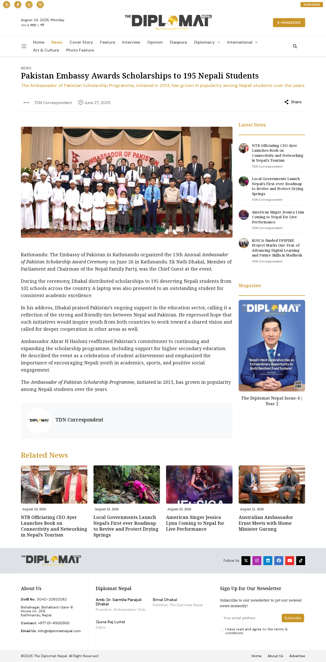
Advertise (297, 656)
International (239, 42)
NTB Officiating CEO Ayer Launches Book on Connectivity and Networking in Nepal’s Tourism (277, 153)
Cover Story (81, 42)
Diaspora (178, 42)
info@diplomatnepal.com (59, 631)
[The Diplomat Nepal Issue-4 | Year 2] (272, 345)
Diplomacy (204, 42)
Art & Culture (46, 50)
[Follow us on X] (6, 4)
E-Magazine (289, 22)
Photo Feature (80, 50)
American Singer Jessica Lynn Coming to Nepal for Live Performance (278, 217)
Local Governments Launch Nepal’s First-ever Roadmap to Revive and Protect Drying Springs (277, 186)
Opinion (155, 42)
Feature (107, 42)
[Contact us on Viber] (40, 4)
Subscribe (312, 4)
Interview (131, 42)
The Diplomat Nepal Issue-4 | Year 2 (272, 400)
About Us (275, 656)
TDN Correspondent (53, 102)
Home (38, 42)
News (56, 42)
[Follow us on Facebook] (17, 4)
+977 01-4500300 (54, 623)
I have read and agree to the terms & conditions (256, 631)
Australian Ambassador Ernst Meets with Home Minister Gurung (266, 523)
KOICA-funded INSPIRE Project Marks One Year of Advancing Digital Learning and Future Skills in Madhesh (277, 248)
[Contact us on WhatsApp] (29, 4)
